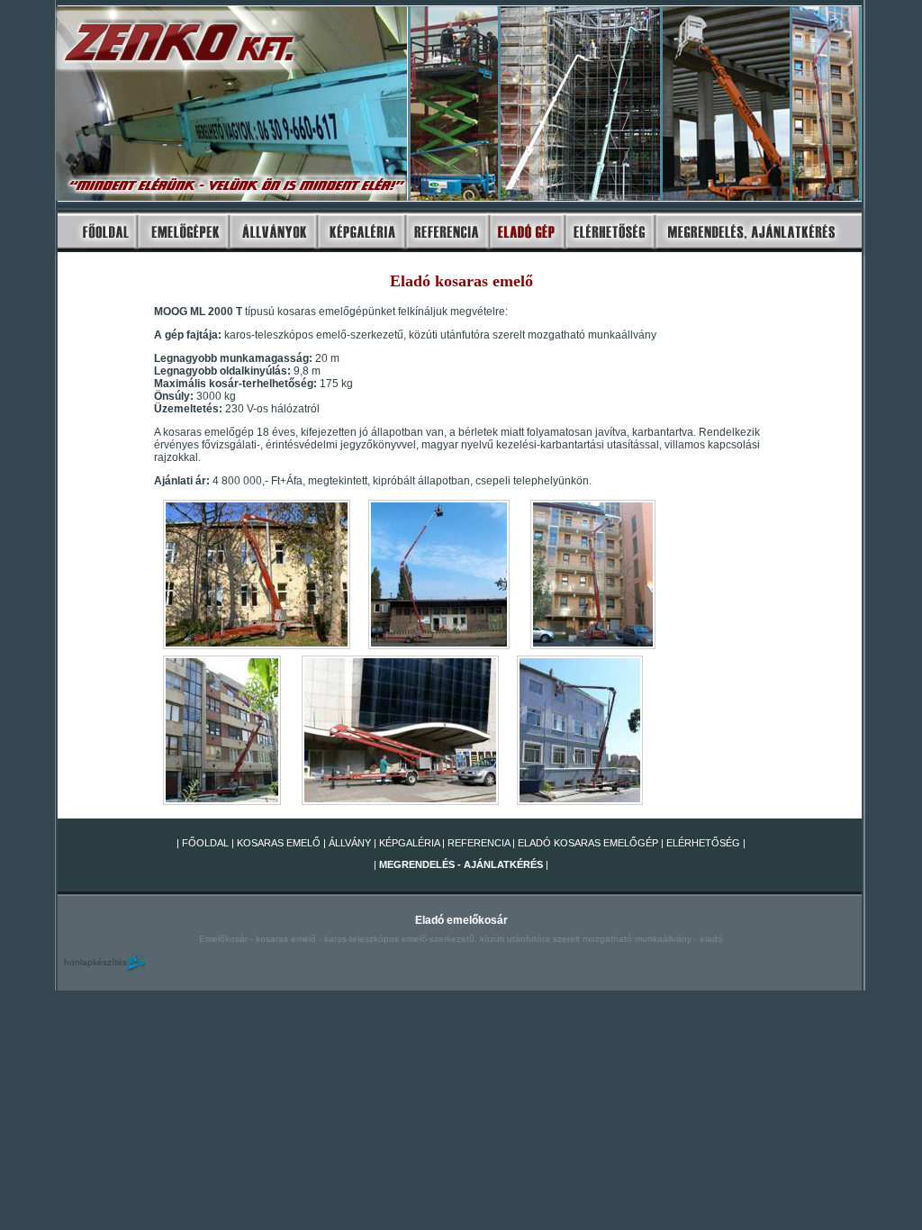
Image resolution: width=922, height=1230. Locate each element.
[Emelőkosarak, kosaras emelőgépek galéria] (359, 250)
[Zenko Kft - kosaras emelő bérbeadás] (606, 250)
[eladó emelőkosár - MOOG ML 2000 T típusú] (592, 647)
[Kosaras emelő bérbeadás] (96, 250)
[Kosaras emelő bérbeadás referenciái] (443, 250)
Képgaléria (409, 842)
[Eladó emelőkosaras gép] (523, 250)
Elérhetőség (703, 842)
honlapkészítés (95, 962)
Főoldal (205, 842)
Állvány (350, 842)
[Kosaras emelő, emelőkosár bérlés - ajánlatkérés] (758, 250)
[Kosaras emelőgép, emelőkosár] (183, 250)
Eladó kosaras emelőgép (586, 842)
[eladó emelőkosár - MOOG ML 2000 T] (256, 647)
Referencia (478, 842)
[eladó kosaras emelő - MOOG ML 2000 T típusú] (439, 647)
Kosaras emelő (279, 842)
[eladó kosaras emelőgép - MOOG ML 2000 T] (222, 803)
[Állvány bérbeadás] (272, 250)
